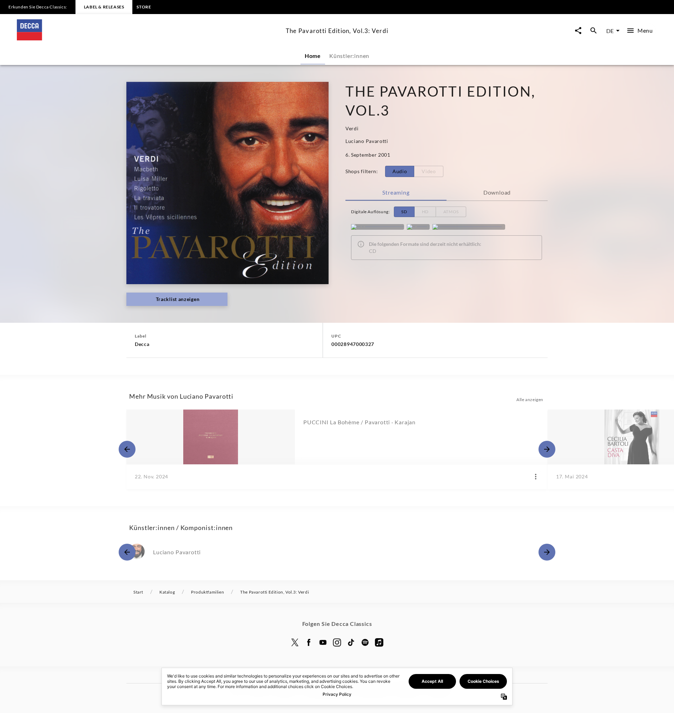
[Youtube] (323, 642)
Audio (399, 171)
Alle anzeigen (529, 399)
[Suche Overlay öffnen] (594, 31)
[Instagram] (337, 642)
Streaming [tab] (395, 192)
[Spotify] (418, 227)
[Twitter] (295, 642)
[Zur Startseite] (148, 38)
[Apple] (379, 642)
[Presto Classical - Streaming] (468, 227)
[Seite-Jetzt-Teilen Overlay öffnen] (578, 31)
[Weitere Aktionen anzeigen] (536, 477)
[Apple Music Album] (377, 227)
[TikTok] (351, 642)
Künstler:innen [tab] (349, 55)
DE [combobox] (610, 30)
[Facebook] (309, 642)
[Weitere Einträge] (546, 449)
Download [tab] (497, 192)
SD (404, 211)
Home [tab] (313, 55)
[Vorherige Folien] (127, 449)
